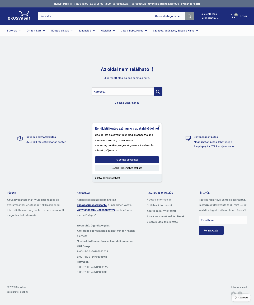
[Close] (159, 125)
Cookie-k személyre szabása (127, 167)
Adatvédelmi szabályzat (107, 177)
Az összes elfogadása (127, 159)
